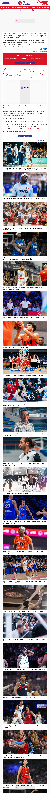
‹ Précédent (22, 136)
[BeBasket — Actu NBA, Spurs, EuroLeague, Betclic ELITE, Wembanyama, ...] (25, 3)
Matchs (14, 7)
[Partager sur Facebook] (41, 49)
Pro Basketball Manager (29, 7)
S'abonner (45, 4)
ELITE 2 (29, 10)
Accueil (4, 33)
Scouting (46, 7)
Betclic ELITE (6, 10)
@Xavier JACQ (8, 46)
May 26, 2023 (23, 131)
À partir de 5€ (20, 63)
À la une (3, 7)
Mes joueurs (40, 7)
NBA (23, 10)
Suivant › (29, 136)
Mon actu (8, 7)
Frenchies (19, 7)
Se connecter (44, 1)
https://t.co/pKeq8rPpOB (35, 121)
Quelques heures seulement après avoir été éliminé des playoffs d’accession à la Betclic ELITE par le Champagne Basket (25, 70)
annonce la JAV (31, 110)
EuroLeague (16, 10)
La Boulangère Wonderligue (40, 10)
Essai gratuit (30, 63)
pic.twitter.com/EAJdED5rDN (33, 128)
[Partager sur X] (44, 49)
